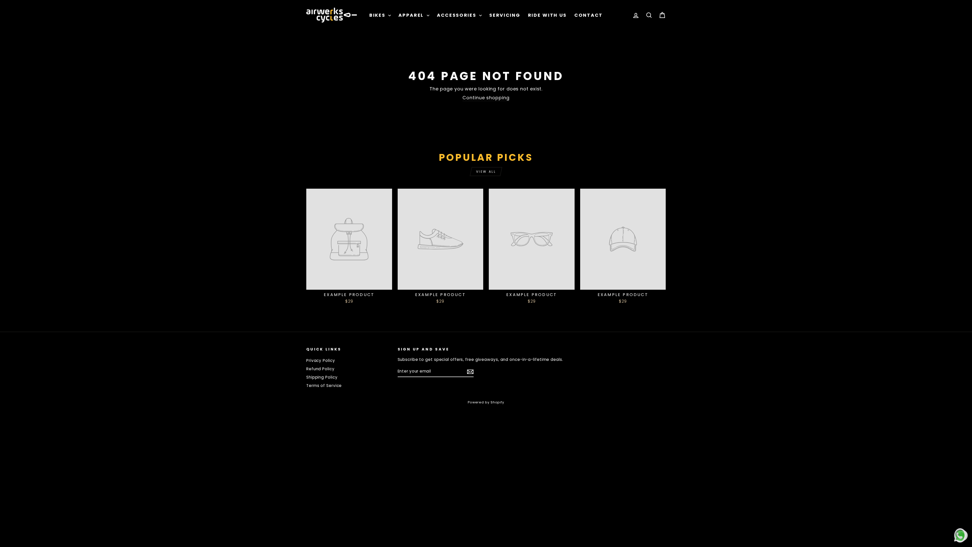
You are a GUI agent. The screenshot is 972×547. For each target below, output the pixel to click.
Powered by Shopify (486, 402)
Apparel (412, 15)
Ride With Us (547, 15)
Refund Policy (320, 369)
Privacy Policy (320, 360)
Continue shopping (485, 97)
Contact (588, 15)
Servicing (504, 15)
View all (486, 171)
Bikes (378, 15)
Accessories (457, 15)
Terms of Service (324, 385)
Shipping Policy (322, 377)
